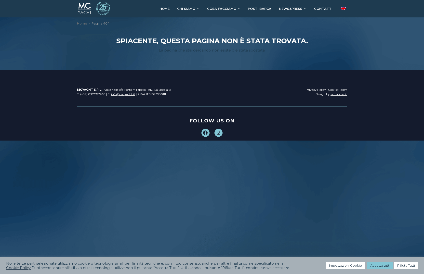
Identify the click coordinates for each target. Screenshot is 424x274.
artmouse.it (339, 94)
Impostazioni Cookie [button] (345, 265)
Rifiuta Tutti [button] (406, 265)
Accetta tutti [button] (380, 265)
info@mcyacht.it (123, 94)
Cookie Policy (18, 268)
